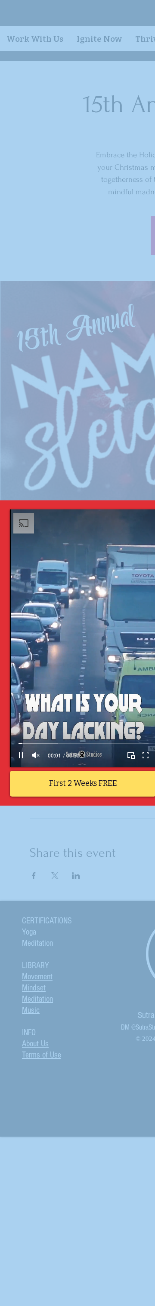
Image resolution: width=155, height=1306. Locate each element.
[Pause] (21, 755)
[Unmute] (35, 755)
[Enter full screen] (145, 755)
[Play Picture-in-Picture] (130, 755)
